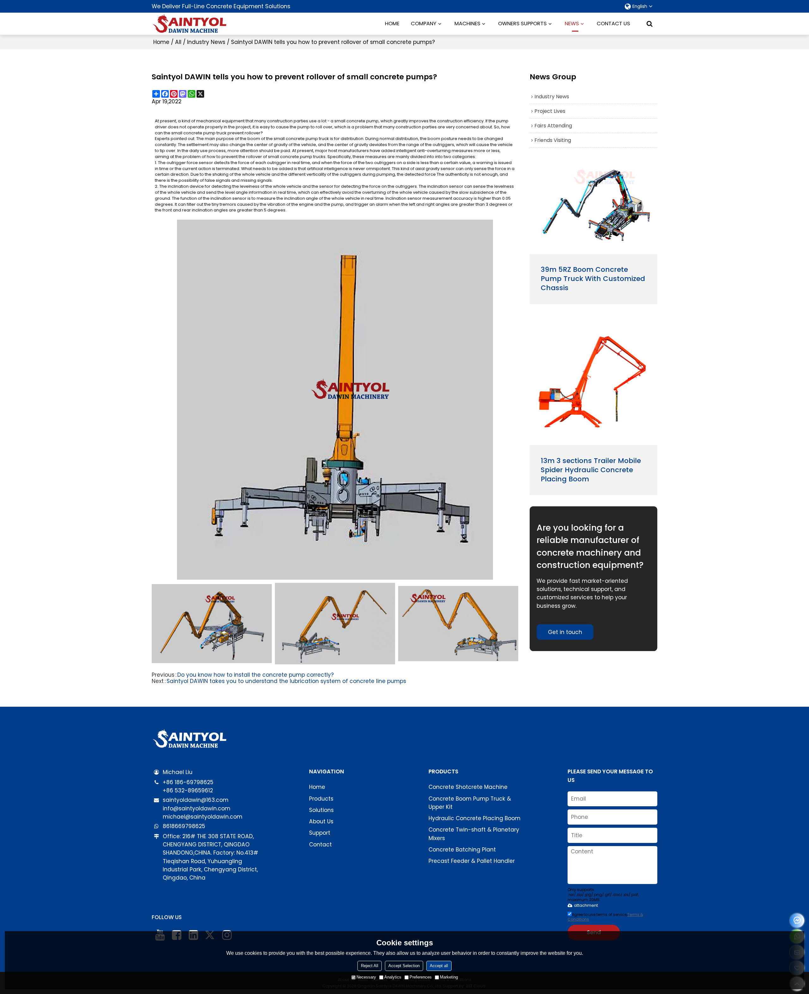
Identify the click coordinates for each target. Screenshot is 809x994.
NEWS (572, 23)
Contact (320, 844)
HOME (392, 23)
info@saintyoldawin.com (196, 808)
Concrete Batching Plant (462, 849)
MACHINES (467, 23)
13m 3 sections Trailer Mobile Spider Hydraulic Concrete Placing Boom (591, 470)
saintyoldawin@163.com (195, 800)
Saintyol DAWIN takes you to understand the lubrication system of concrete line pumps (286, 681)
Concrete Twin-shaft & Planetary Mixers (474, 834)
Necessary (366, 977)
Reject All (369, 965)
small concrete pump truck (199, 133)
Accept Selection (404, 965)
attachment (586, 905)
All (178, 42)
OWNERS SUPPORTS (522, 23)
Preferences (421, 977)
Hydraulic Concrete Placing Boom (474, 818)
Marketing (449, 977)
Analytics (392, 977)
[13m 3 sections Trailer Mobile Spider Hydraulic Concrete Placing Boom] (593, 381)
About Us (321, 821)
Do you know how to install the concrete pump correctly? (255, 675)
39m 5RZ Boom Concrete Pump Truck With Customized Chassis (593, 279)
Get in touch (565, 632)
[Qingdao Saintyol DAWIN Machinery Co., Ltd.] (190, 23)
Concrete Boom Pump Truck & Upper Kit (470, 803)
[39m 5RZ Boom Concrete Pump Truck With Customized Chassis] (593, 208)
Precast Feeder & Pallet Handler (472, 861)
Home (161, 42)
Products (321, 798)
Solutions (321, 810)
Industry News (206, 42)
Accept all (439, 965)
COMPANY (423, 23)
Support (319, 833)
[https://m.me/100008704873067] (797, 920)
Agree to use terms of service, (605, 917)
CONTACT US (613, 23)
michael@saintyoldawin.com (202, 816)
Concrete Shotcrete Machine (468, 787)
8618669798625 (184, 826)
